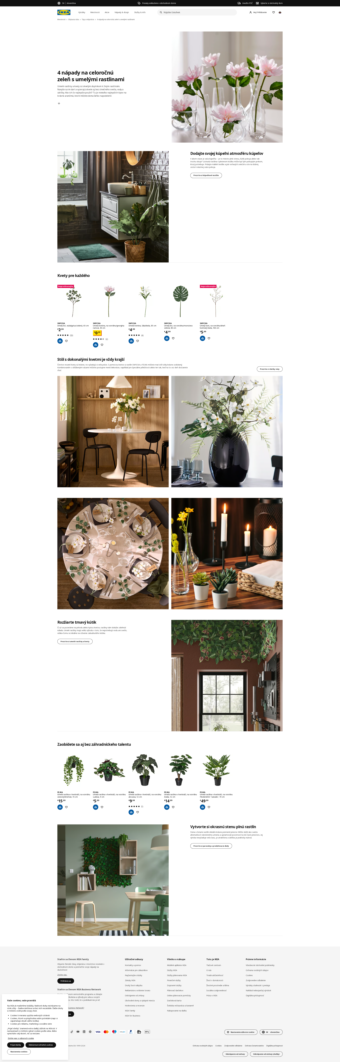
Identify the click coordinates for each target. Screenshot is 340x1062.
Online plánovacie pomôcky (179, 995)
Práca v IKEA (211, 995)
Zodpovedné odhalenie (233, 1046)
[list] (170, 316)
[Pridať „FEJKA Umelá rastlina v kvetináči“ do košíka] (60, 807)
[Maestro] (114, 1031)
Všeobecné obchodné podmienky (260, 965)
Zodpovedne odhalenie (256, 980)
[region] (35, 1027)
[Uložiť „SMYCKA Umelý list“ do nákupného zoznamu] (66, 341)
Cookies (249, 975)
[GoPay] (122, 1031)
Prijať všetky (15, 1045)
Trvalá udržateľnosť (214, 975)
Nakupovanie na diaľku (177, 1010)
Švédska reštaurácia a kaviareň (180, 1005)
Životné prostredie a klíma (217, 985)
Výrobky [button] (81, 12)
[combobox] (196, 12)
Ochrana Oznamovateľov (254, 1046)
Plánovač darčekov (175, 990)
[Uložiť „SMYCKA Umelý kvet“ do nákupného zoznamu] (209, 338)
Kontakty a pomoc (133, 965)
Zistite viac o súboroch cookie (21, 1038)
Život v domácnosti (214, 980)
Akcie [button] (107, 12)
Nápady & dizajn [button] (122, 12)
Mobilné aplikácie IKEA (176, 965)
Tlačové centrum (213, 965)
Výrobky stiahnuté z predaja (258, 985)
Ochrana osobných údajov (257, 970)
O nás (208, 970)
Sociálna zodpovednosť (216, 990)
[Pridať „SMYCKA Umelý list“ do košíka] (60, 341)
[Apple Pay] (147, 1031)
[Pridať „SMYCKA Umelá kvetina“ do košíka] (95, 344)
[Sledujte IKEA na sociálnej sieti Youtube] (78, 1031)
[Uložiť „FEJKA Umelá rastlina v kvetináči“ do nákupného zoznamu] (66, 807)
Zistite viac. (62, 975)
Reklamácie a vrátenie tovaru (137, 990)
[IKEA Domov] (63, 12)
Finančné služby (174, 980)
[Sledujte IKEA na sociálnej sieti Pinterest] (90, 1031)
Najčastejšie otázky (133, 975)
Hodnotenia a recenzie (134, 1005)
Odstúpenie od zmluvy (134, 995)
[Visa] (98, 1031)
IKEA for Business (132, 1015)
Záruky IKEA (130, 980)
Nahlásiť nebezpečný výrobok (258, 990)
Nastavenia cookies (18, 1052)
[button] (113, 431)
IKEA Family (130, 1010)
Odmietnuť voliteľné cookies (41, 1045)
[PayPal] (131, 1031)
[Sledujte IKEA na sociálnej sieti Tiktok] (72, 1031)
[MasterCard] (106, 1031)
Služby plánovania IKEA (177, 975)
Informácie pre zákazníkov (136, 970)
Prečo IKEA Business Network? (70, 1008)
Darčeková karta (174, 1000)
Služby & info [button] (140, 12)
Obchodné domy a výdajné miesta (140, 1000)
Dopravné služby (174, 985)
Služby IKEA (172, 970)
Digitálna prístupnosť (255, 995)
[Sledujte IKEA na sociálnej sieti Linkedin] (84, 1031)
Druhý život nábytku (133, 985)
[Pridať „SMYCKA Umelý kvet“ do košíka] (202, 338)
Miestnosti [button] (95, 12)
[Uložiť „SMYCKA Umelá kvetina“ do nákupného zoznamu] (102, 344)
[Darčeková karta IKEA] (139, 1031)
